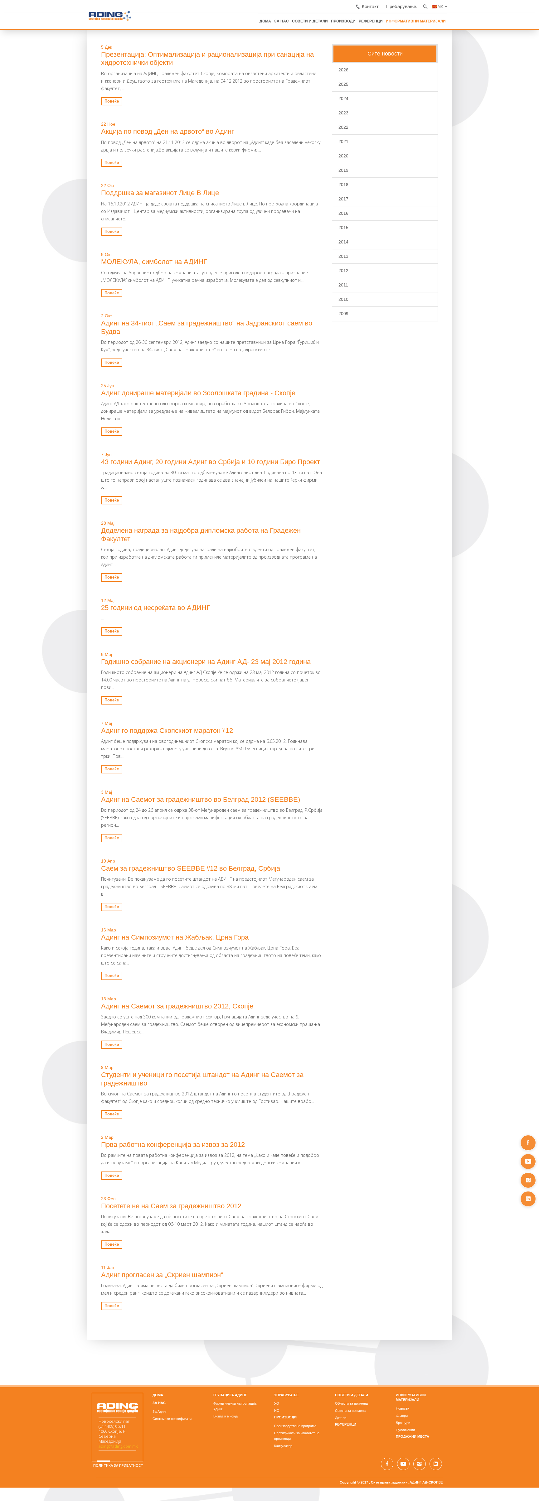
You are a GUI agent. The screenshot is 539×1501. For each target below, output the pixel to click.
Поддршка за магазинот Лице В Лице (73, 176)
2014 (372, 240)
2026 (372, 68)
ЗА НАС (382, 18)
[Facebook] (528, 1143)
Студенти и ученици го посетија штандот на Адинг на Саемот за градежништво (139, 967)
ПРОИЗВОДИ (440, 18)
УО (276, 1280)
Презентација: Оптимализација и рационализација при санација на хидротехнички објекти (157, 53)
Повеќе (24, 84)
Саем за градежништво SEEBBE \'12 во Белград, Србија (103, 783)
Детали (369, 1294)
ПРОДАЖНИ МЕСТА (470, 1308)
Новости (460, 1280)
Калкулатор (283, 1317)
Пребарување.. (493, 4)
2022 (372, 126)
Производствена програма (295, 1302)
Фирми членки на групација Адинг (210, 1280)
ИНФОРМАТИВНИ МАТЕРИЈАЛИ (505, 18)
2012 (372, 269)
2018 (372, 183)
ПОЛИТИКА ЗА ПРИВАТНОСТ (31, 1346)
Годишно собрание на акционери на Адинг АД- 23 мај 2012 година (119, 599)
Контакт (466, 4)
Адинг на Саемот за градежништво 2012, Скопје (90, 905)
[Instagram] (528, 1180)
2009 (372, 312)
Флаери (460, 1287)
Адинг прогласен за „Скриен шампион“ (75, 1151)
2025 (372, 83)
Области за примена (380, 1280)
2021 (372, 140)
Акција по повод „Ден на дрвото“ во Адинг (80, 115)
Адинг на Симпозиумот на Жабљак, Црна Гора (88, 844)
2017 (372, 197)
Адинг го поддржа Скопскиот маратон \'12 (80, 660)
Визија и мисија (196, 1287)
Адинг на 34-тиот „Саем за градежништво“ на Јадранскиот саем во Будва (130, 299)
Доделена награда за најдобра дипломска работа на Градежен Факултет (129, 483)
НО (276, 1287)
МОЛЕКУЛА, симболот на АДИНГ (67, 238)
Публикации (463, 1301)
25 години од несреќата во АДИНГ (68, 545)
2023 (372, 111)
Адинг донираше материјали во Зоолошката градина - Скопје (111, 360)
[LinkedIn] (528, 1199)
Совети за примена (379, 1287)
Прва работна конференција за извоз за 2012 (86, 1028)
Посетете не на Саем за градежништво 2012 (84, 1090)
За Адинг (102, 1288)
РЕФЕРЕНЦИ (464, 18)
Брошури (461, 1294)
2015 (372, 226)
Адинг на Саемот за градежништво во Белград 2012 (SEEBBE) (113, 721)
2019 (372, 169)
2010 (372, 298)
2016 (372, 212)
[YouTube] (528, 1161)
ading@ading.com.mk (31, 1321)
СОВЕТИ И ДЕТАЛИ (408, 18)
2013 (372, 255)
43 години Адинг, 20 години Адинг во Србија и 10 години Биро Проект (123, 422)
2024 (372, 97)
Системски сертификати (114, 1295)
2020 (372, 154)
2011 (372, 283)
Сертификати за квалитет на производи (305, 1309)
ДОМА (367, 18)
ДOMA (100, 1271)
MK (527, 4)
